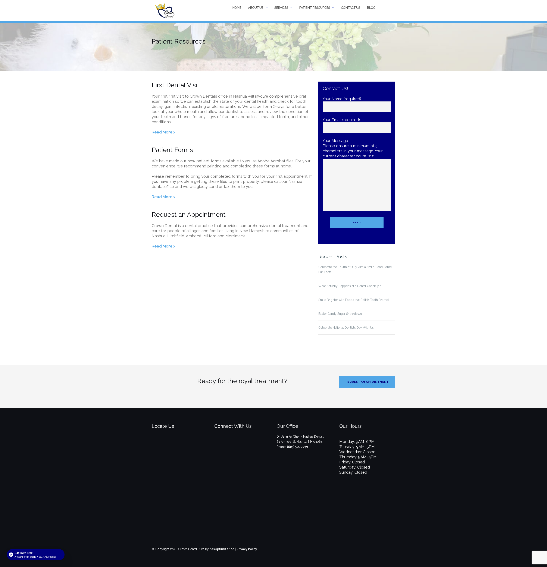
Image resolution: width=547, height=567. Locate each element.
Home (236, 8)
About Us (255, 8)
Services (281, 8)
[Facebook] (235, 443)
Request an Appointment (367, 381)
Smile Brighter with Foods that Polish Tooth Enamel (353, 300)
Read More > (163, 132)
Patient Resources (314, 8)
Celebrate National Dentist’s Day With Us (346, 327)
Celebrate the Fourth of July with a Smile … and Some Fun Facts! (355, 269)
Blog (371, 8)
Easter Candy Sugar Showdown (340, 313)
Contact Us (350, 8)
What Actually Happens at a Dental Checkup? (349, 286)
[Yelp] (249, 443)
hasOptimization (222, 549)
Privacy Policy (247, 549)
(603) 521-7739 (297, 446)
